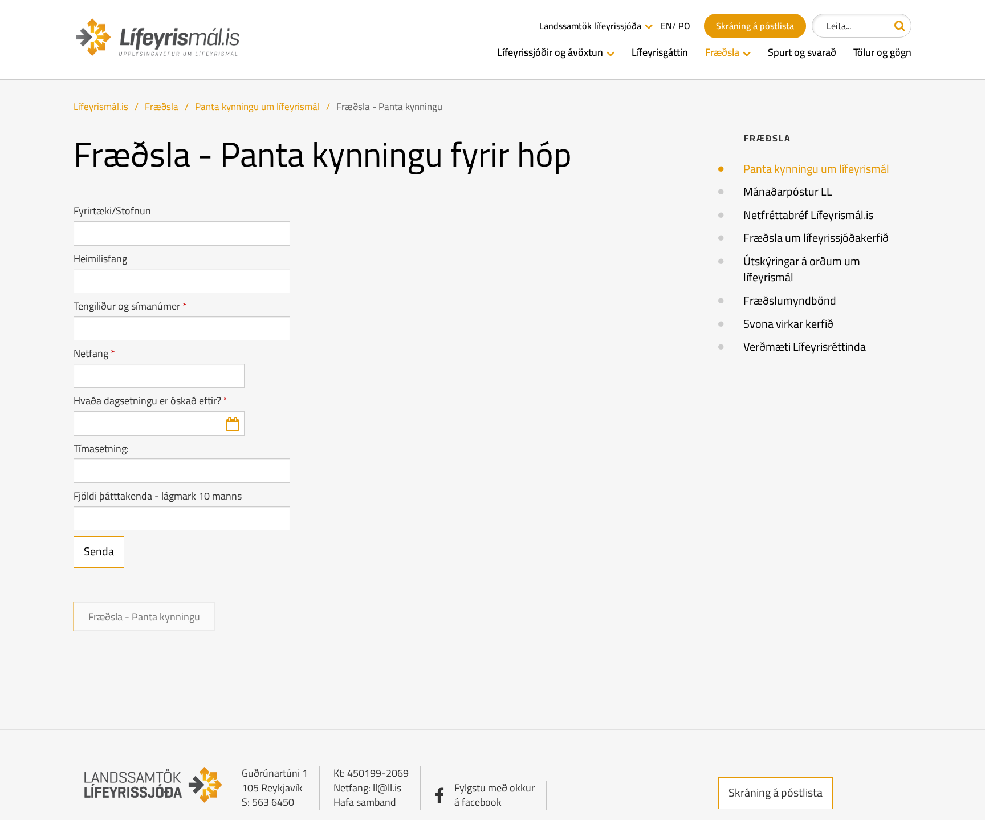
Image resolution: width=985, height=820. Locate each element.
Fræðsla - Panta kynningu (389, 107)
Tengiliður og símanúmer (127, 306)
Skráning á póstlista (775, 792)
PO (684, 26)
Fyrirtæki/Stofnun (112, 211)
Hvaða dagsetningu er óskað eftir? (147, 400)
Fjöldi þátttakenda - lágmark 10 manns (158, 496)
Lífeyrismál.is (101, 107)
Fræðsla (161, 107)
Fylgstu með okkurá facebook (494, 795)
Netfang (91, 353)
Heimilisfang (100, 258)
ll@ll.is (387, 787)
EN (666, 26)
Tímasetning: (101, 448)
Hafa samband (364, 802)
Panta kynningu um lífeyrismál (258, 107)
